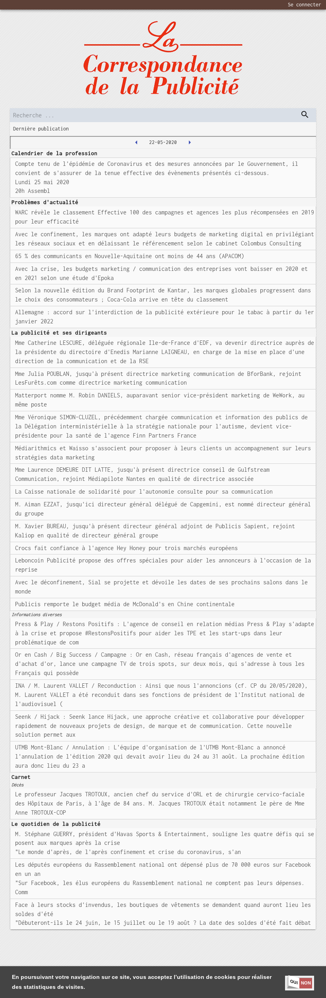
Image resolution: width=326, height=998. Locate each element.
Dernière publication (41, 129)
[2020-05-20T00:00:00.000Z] (136, 142)
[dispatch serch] (305, 114)
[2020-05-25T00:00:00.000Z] (189, 142)
